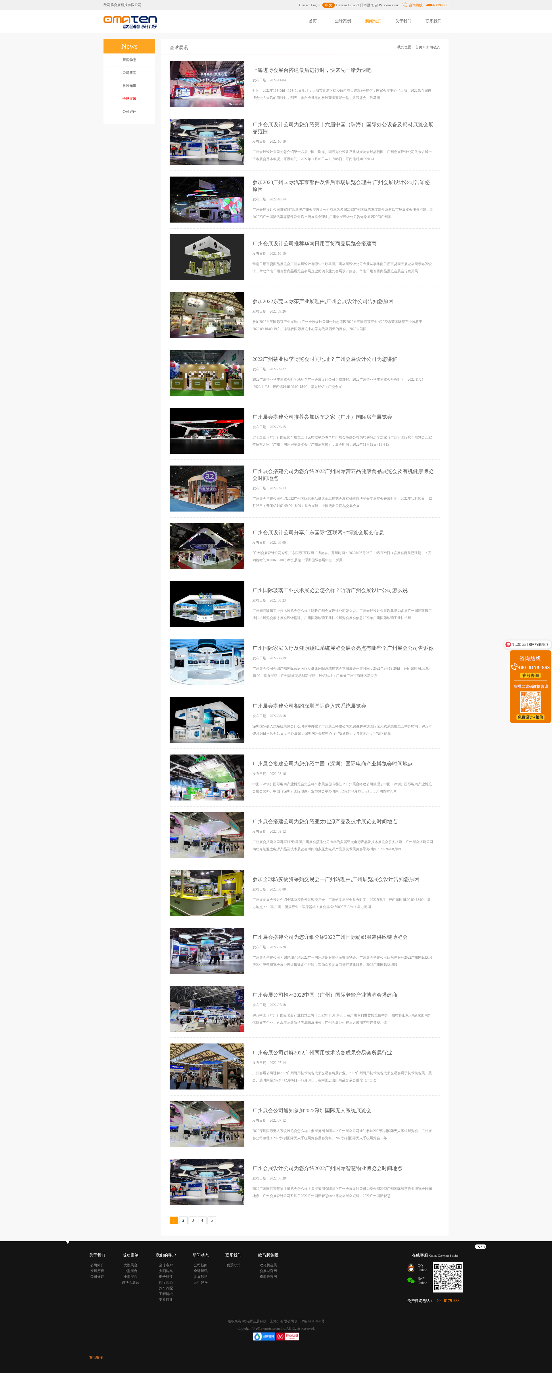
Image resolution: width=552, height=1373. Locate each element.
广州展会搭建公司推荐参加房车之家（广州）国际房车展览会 (322, 417)
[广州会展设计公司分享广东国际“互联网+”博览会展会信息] (207, 546)
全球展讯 (179, 47)
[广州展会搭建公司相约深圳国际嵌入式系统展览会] (207, 719)
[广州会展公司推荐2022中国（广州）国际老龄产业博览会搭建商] (207, 1008)
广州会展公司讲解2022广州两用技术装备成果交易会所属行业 (322, 1053)
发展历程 (97, 1271)
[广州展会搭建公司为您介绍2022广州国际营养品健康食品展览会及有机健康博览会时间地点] (207, 488)
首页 (313, 21)
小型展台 (130, 1277)
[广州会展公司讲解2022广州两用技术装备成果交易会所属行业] (207, 1066)
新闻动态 (373, 21)
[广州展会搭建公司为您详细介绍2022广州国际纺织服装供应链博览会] (207, 951)
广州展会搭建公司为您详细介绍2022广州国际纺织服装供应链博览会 (330, 937)
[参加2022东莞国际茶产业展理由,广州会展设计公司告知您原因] (207, 315)
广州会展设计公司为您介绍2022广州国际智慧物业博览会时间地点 (327, 1168)
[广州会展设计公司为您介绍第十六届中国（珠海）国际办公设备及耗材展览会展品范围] (207, 141)
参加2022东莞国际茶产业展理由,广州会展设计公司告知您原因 (323, 301)
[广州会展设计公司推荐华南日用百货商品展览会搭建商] (207, 257)
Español (353, 5)
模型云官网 (268, 1277)
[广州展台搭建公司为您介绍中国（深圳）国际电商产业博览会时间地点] (207, 777)
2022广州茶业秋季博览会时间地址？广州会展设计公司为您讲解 (324, 359)
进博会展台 (130, 1282)
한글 (374, 5)
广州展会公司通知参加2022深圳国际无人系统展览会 (311, 1110)
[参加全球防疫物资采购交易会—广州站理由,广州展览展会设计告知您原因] (207, 893)
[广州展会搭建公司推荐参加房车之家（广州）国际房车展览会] (207, 430)
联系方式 (233, 1265)
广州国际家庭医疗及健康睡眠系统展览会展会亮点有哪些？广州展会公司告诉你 (343, 648)
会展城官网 (268, 1271)
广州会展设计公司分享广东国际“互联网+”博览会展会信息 (318, 532)
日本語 (365, 5)
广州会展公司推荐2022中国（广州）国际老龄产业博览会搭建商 (324, 995)
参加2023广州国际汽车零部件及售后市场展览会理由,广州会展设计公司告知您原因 (341, 185)
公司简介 (97, 1265)
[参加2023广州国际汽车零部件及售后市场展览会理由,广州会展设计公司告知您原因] (207, 199)
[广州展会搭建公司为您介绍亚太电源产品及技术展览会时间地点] (207, 835)
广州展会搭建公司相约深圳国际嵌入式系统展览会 (309, 706)
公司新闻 (129, 73)
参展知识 (129, 86)
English (316, 5)
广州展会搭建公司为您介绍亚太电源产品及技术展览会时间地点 (324, 821)
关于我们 (403, 21)
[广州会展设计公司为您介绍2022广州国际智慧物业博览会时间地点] (207, 1182)
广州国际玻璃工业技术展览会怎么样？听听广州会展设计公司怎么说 (330, 590)
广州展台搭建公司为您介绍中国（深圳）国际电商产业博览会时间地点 (332, 764)
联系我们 (433, 21)
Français (341, 5)
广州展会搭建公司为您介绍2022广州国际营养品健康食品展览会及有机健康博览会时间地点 (343, 474)
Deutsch (304, 5)
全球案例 (343, 21)
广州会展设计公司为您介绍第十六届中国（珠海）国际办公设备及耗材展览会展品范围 (343, 128)
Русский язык (389, 5)
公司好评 (129, 112)
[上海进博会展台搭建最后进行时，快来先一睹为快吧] (207, 84)
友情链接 (96, 1357)
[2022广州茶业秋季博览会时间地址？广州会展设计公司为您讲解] (207, 373)
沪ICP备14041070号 (310, 1321)
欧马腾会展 (268, 1265)
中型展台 (130, 1271)
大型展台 (130, 1265)
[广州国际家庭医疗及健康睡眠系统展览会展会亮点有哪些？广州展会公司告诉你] (207, 662)
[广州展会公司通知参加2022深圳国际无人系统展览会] (207, 1124)
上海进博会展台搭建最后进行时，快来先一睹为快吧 (311, 70)
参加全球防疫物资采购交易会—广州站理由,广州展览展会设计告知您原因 (335, 879)
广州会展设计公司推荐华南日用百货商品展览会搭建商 (314, 243)
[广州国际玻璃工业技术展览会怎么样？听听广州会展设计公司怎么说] (207, 604)
